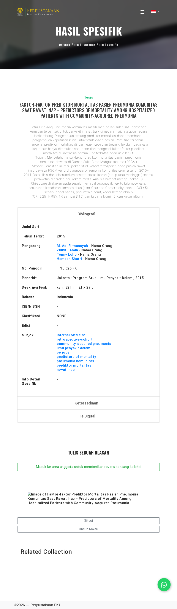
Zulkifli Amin (67, 250)
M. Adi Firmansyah (72, 246)
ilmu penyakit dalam (73, 348)
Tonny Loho (67, 254)
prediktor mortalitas (74, 365)
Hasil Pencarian (84, 44)
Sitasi (88, 520)
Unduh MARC (88, 529)
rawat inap (66, 370)
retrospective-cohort (75, 339)
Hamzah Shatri (69, 259)
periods (63, 352)
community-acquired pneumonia (84, 344)
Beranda (64, 44)
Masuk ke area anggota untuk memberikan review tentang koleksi (88, 467)
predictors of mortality (76, 357)
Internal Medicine (71, 335)
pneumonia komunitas (75, 361)
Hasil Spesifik (109, 44)
